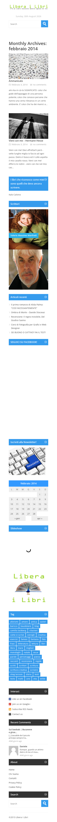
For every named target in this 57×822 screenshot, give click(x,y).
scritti (13, 665)
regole (38, 661)
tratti (20, 678)
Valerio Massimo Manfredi (24, 235)
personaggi (25, 656)
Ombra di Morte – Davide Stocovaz (28, 312)
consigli (31, 634)
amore (24, 621)
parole (13, 656)
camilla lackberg (18, 630)
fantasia (35, 639)
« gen (17, 518)
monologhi (15, 652)
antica (34, 621)
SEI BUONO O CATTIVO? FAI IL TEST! (28, 332)
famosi (24, 639)
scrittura (34, 665)
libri (43, 643)
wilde (42, 678)
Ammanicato (16, 81)
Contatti (13, 778)
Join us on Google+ (21, 704)
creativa (42, 634)
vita (35, 678)
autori (43, 621)
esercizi (14, 639)
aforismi (14, 621)
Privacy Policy (15, 782)
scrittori (23, 665)
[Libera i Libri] (28, 7)
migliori (30, 648)
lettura (35, 643)
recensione (26, 661)
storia (28, 674)
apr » (39, 518)
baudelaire (26, 626)
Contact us (17, 714)
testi (37, 674)
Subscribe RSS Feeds (22, 709)
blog (36, 626)
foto (44, 639)
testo (12, 678)
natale (27, 652)
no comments (39, 84)
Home (11, 769)
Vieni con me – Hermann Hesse (26, 140)
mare (20, 648)
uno (28, 678)
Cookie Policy (15, 787)
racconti (14, 661)
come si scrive (17, 634)
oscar (35, 652)
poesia (37, 656)
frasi (12, 643)
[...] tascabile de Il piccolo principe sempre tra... (19, 736)
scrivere (34, 669)
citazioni (33, 630)
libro (12, 648)
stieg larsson (16, 674)
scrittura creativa (18, 669)
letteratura (23, 643)
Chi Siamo (14, 774)
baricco (13, 626)
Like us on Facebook (22, 699)
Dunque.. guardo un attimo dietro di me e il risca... (31, 750)
